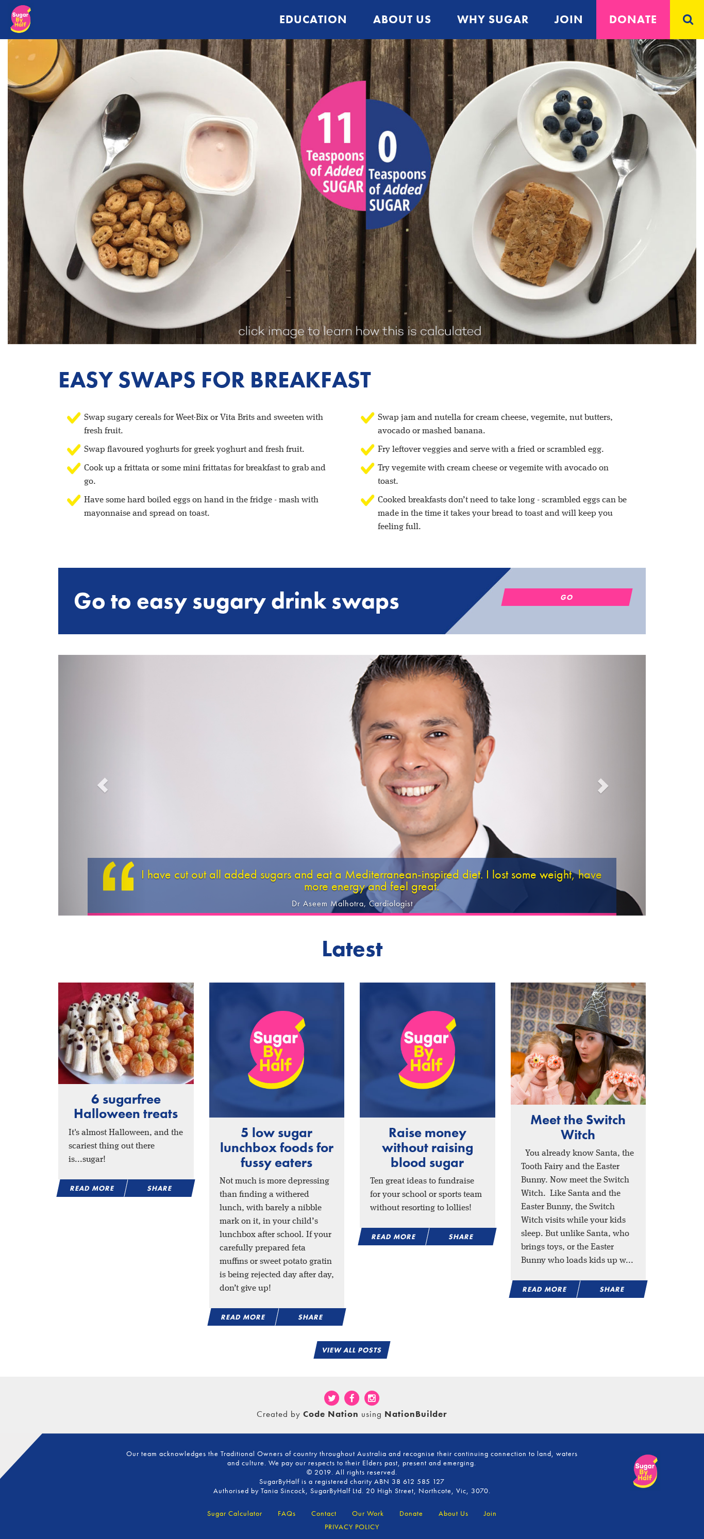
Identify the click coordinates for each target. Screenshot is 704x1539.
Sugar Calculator (234, 1513)
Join (569, 19)
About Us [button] (402, 19)
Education (313, 19)
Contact (324, 1513)
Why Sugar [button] (493, 19)
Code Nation (331, 1413)
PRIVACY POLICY (352, 1526)
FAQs (287, 1513)
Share (159, 1188)
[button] (102, 785)
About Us (453, 1513)
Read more (92, 1188)
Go (566, 597)
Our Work (368, 1513)
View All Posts (352, 1350)
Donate (633, 19)
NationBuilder (415, 1413)
